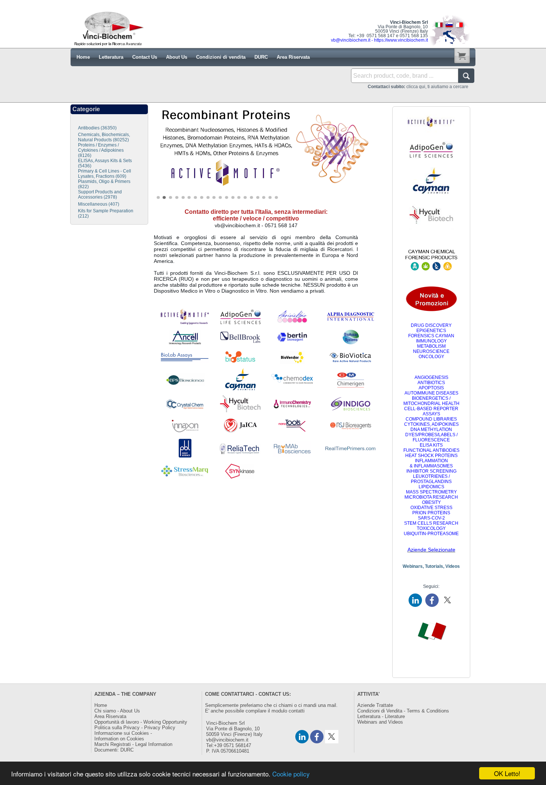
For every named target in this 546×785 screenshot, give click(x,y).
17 (259, 198)
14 (240, 198)
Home (100, 705)
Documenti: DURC (114, 750)
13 (234, 198)
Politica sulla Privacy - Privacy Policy (134, 727)
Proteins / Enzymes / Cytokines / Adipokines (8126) (101, 150)
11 (222, 198)
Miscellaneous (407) (98, 204)
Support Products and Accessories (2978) (100, 194)
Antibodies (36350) (97, 128)
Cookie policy (291, 773)
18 (265, 198)
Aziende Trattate (375, 705)
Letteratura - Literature (381, 716)
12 (228, 198)
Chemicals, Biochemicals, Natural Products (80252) (104, 137)
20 (278, 198)
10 (216, 198)
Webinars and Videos (380, 722)
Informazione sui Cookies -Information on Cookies (123, 735)
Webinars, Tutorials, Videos (431, 566)
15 (247, 198)
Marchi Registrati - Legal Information (133, 744)
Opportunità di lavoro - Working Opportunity (140, 722)
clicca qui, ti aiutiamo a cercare (418, 86)
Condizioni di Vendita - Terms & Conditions (403, 711)
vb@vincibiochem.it (227, 740)
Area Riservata (110, 716)
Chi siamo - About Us (117, 711)
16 (253, 198)
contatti (297, 711)
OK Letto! (507, 773)
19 (272, 198)
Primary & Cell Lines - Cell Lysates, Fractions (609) (104, 173)
